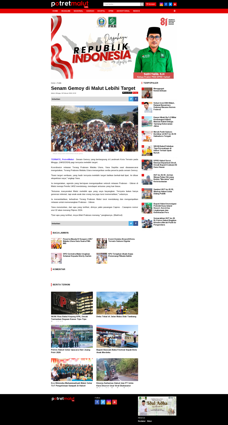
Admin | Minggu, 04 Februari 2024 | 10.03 (63, 93)
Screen (151, 4)
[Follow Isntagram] (108, 402)
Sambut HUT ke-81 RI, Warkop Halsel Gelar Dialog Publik (163, 191)
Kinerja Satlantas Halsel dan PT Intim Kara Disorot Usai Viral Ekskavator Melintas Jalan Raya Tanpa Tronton (114, 385)
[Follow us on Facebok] (97, 402)
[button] (174, 10)
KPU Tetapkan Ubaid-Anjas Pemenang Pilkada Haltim (120, 255)
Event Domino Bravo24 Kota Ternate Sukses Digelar (121, 240)
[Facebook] (135, 99)
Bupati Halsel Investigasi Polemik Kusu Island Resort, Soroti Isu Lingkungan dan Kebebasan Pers (165, 208)
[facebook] (166, 4)
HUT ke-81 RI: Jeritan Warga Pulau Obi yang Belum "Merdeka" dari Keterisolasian (164, 178)
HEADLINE (65, 11)
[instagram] (161, 4)
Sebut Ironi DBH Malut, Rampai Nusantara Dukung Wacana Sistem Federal (164, 106)
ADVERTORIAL (123, 11)
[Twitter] (131, 99)
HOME (55, 11)
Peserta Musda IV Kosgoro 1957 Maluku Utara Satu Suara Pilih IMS (77, 241)
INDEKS (136, 11)
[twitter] (170, 4)
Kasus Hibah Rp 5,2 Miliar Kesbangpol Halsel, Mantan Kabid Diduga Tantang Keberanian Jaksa (165, 121)
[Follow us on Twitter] (103, 402)
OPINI (110, 11)
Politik (59, 83)
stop (135, 93)
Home (53, 83)
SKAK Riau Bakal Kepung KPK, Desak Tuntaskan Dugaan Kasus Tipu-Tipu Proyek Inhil (69, 319)
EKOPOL (101, 11)
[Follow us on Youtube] (114, 402)
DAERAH (90, 11)
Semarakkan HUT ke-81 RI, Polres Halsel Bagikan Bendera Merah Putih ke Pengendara (165, 221)
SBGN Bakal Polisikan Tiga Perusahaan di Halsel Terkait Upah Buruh (163, 149)
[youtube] (175, 4)
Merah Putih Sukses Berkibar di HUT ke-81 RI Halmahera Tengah (165, 134)
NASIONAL (78, 11)
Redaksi (141, 421)
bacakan (127, 93)
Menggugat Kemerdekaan (160, 90)
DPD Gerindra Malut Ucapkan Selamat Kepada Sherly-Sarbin (77, 255)
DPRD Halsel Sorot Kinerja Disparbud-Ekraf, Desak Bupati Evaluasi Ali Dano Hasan (165, 164)
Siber (149, 421)
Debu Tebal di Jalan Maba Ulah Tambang (116, 316)
